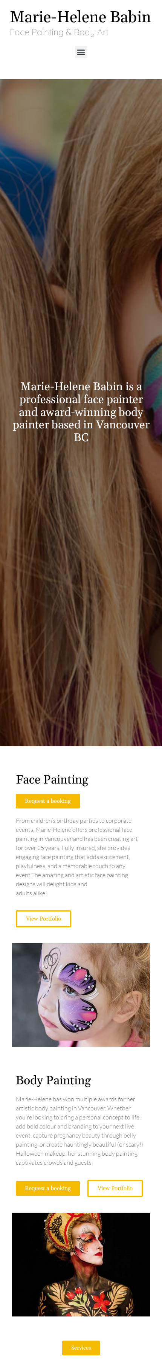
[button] (81, 52)
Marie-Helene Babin (80, 18)
